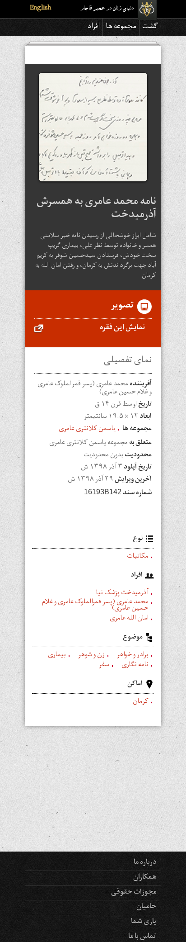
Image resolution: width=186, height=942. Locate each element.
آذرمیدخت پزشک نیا (122, 594)
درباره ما (145, 863)
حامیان (146, 907)
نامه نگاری (135, 666)
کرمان (141, 702)
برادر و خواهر (133, 656)
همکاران (144, 877)
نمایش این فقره (122, 328)
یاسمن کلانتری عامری (87, 429)
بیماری (57, 656)
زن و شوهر (91, 656)
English (40, 8)
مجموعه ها (121, 27)
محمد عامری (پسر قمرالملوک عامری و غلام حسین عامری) (95, 606)
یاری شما (143, 922)
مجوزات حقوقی (133, 892)
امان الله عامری (129, 619)
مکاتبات (138, 557)
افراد (94, 27)
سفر (104, 666)
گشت (150, 27)
